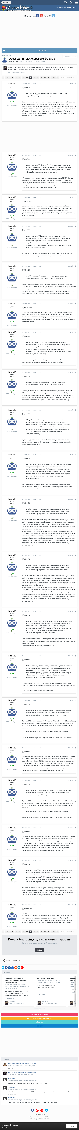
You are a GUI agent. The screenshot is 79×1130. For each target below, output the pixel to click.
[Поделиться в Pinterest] (22, 967)
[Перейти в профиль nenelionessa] (5, 1079)
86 (19, 77)
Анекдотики (12, 1078)
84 (12, 77)
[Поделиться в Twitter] (3, 967)
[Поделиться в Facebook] (6, 967)
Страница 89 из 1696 (67, 77)
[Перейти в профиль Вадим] (5, 68)
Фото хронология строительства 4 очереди (22, 1063)
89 (30, 77)
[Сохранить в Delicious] (12, 967)
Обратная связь (39, 1114)
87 (23, 77)
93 (45, 77)
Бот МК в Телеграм (45, 978)
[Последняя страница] (57, 77)
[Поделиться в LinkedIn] (18, 967)
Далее (53, 77)
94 (48, 77)
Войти (39, 950)
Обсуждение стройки (37, 61)
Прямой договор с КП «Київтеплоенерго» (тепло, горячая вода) (17, 980)
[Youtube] (41, 16)
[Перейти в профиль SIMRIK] (5, 1064)
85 (16, 77)
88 (27, 77)
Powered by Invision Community (39, 1119)
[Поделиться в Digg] (9, 967)
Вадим (7, 984)
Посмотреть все (39, 1009)
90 (34, 77)
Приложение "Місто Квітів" (40, 1014)
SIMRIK (12, 1066)
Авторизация (7, 55)
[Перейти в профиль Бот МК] (4, 60)
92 (41, 77)
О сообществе (41, 50)
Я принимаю (73, 1126)
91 (37, 77)
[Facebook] (37, 16)
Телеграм (39, 1026)
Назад (8, 77)
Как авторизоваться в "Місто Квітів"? (39, 1018)
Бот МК (15, 61)
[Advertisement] (39, 33)
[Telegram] (53, 16)
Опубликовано (31, 83)
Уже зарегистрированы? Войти (66, 7)
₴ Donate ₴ (39, 1022)
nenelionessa (14, 1080)
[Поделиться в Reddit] (15, 967)
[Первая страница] (3, 77)
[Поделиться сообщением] (75, 83)
